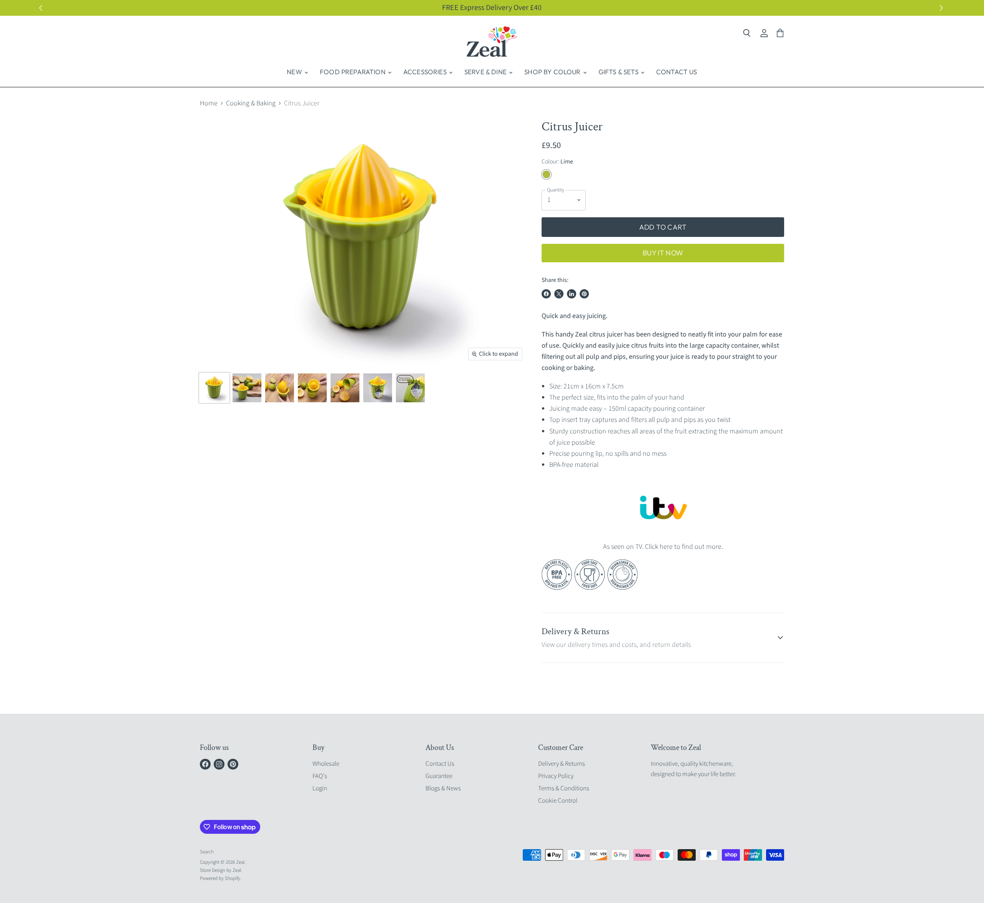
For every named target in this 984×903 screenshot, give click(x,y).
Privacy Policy (555, 776)
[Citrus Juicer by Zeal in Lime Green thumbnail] (214, 388)
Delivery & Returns (561, 763)
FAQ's (319, 776)
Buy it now (663, 252)
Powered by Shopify (220, 878)
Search (207, 851)
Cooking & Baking (251, 104)
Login (319, 788)
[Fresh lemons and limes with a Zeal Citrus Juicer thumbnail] (247, 388)
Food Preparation (353, 72)
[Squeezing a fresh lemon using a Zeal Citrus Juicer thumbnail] (279, 388)
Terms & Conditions (563, 788)
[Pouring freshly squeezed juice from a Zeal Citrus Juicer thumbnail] (345, 388)
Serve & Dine (486, 72)
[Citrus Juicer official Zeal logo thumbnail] (410, 388)
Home (209, 104)
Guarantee (439, 776)
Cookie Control (557, 800)
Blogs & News (443, 788)
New (295, 72)
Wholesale (325, 763)
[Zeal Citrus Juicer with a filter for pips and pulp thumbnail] (312, 388)
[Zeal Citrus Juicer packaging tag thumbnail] (377, 388)
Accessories (425, 72)
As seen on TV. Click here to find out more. (663, 546)
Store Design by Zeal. (221, 870)
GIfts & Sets (619, 72)
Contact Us (676, 72)
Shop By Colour (553, 72)
